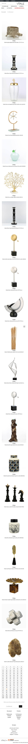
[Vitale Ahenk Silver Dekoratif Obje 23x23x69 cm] (14, 380)
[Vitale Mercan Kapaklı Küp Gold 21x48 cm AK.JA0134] (14, 101)
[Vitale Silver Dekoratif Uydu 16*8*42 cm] (14, 287)
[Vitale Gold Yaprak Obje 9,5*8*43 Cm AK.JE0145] (14, 566)
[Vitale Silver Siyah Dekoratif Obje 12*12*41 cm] (14, 225)
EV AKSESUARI (5, 6)
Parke (18, 718)
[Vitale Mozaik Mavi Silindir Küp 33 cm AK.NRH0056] (14, 473)
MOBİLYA (21, 6)
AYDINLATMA (14, 6)
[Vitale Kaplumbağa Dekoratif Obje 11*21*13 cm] (14, 39)
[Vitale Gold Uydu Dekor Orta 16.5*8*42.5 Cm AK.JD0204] (14, 256)
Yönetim (9, 715)
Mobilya (19, 717)
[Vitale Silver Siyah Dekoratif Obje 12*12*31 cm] (14, 70)
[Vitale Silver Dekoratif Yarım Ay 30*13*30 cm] (14, 318)
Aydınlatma (18, 715)
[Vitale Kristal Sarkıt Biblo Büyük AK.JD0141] (14, 132)
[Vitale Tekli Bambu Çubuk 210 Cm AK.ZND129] (14, 349)
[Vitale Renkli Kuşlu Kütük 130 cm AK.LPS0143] (14, 442)
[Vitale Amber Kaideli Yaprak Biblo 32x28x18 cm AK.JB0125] (14, 597)
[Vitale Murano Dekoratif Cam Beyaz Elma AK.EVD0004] (14, 163)
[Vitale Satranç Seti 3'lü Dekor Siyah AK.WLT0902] (14, 504)
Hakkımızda (9, 714)
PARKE (2, 8)
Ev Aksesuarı (10, 12)
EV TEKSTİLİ (9, 8)
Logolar (9, 717)
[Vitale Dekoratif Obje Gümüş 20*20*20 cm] (14, 628)
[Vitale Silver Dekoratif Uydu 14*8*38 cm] (14, 411)
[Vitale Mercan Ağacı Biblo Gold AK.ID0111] (14, 194)
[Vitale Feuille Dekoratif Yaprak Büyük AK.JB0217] (14, 658)
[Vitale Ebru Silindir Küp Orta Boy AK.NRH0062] (14, 535)
